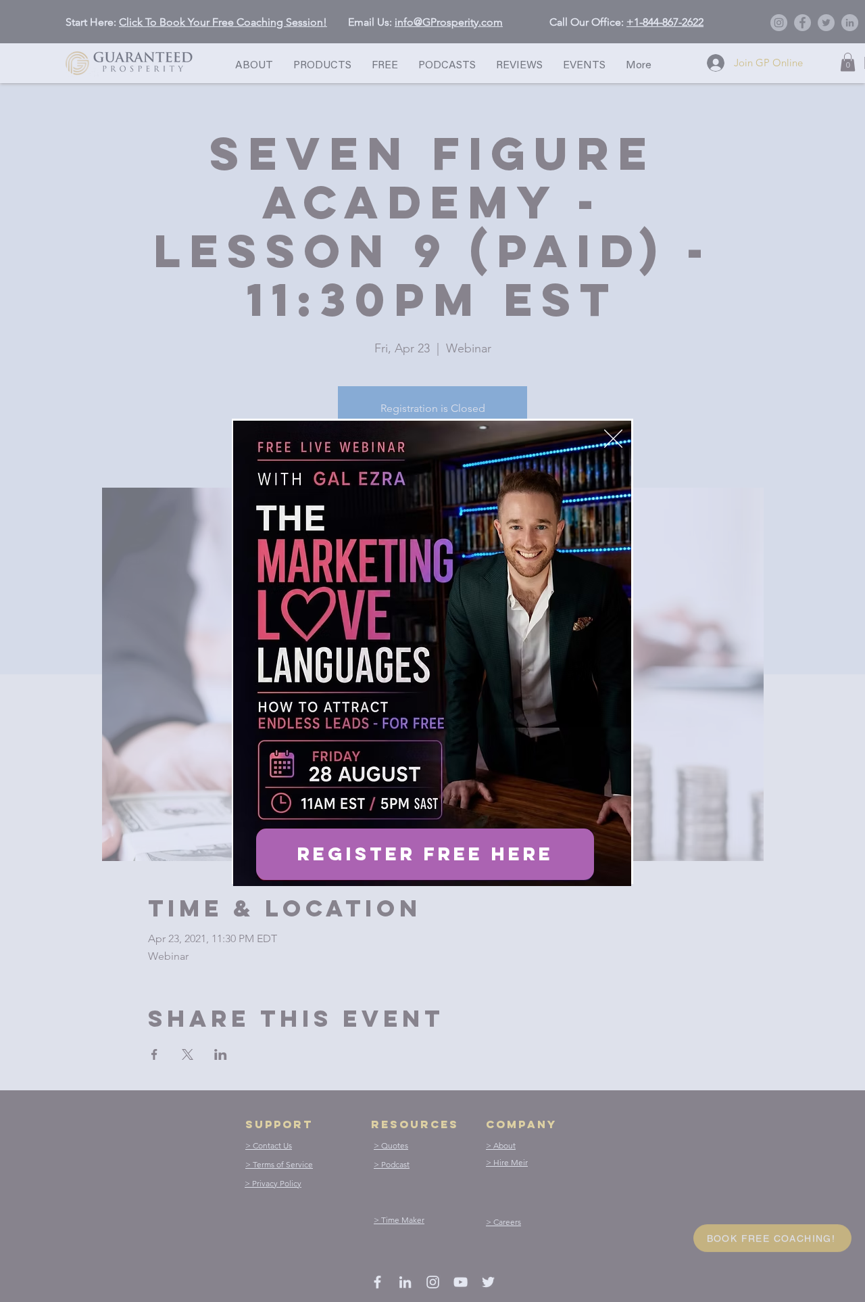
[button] (613, 438)
